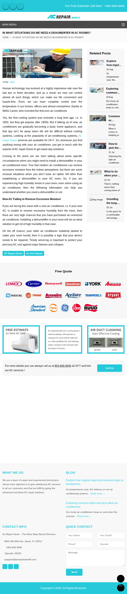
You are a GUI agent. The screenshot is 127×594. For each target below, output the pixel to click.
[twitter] (20, 6)
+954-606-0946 (114, 6)
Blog (12, 82)
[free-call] (21, 339)
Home (5, 37)
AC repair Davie (13, 253)
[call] (121, 578)
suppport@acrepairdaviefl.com (20, 559)
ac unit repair (34, 253)
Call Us (110, 368)
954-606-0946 (63, 365)
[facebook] (13, 6)
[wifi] (5, 6)
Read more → (97, 493)
